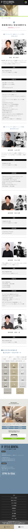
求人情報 (14, 513)
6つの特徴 (14, 505)
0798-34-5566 (14, 435)
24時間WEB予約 (14, 438)
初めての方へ (14, 500)
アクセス (14, 510)
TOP (14, 495)
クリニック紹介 (14, 497)
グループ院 (14, 518)
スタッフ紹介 (14, 503)
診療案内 (14, 508)
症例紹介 (14, 516)
